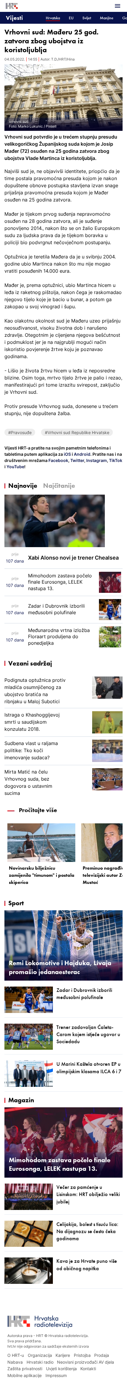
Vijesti (14, 17)
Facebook (58, 460)
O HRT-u (15, 1355)
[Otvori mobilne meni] (117, 5)
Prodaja (101, 1355)
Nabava (15, 1362)
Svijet (86, 17)
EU (71, 17)
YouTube (15, 466)
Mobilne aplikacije (24, 1375)
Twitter (76, 460)
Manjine (106, 17)
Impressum (56, 1375)
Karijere (63, 1355)
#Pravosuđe (20, 432)
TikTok (115, 460)
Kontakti (88, 1368)
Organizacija (40, 1355)
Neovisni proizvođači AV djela (85, 1362)
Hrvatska (53, 17)
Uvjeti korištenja (61, 1368)
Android (82, 454)
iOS (68, 454)
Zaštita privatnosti (24, 1368)
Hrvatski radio (40, 1362)
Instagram (96, 460)
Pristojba (82, 1355)
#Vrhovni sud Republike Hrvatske (77, 432)
